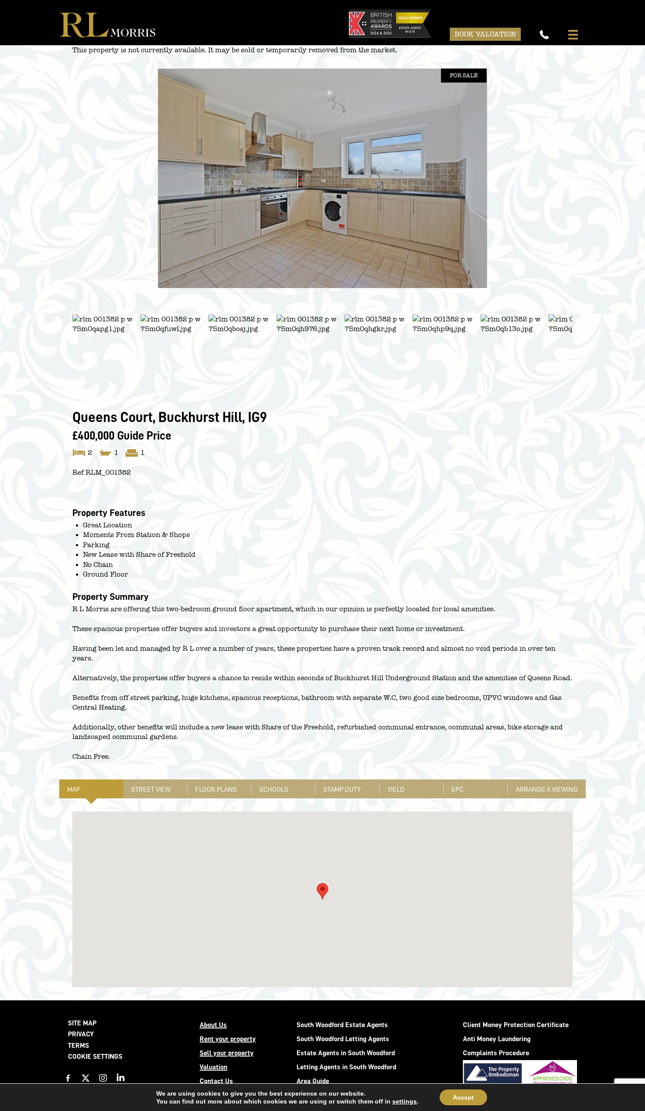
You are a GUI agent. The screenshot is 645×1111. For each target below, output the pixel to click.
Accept (463, 1097)
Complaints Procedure (496, 1053)
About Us (213, 1024)
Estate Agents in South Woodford (346, 1053)
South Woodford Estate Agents (342, 1024)
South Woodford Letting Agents (343, 1038)
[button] (68, 1078)
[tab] (91, 788)
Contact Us (216, 1081)
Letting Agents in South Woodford (346, 1067)
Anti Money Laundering (496, 1038)
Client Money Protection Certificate (516, 1024)
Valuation (213, 1067)
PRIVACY (81, 1034)
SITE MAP (82, 1023)
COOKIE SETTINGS (95, 1056)
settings (404, 1101)
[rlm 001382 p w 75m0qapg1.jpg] (322, 178)
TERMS (78, 1045)
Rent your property (228, 1038)
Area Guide (313, 1081)
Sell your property (227, 1053)
